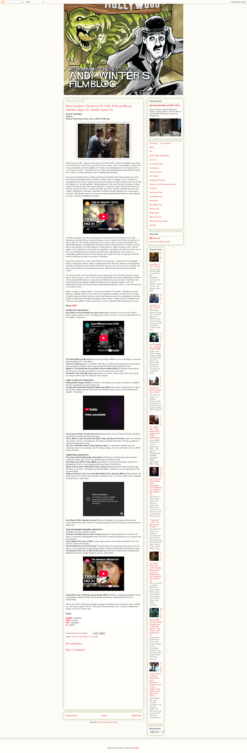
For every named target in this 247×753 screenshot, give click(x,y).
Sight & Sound (155, 217)
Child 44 (75, 637)
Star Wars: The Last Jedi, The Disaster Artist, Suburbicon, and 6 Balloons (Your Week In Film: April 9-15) (155, 481)
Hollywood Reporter (157, 180)
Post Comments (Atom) (109, 722)
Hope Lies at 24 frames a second (163, 184)
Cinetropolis (154, 168)
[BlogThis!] (96, 633)
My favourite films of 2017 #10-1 (164, 105)
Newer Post (71, 716)
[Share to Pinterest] (104, 633)
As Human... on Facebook (160, 143)
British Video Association (159, 156)
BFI (150, 151)
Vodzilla (152, 225)
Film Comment (155, 172)
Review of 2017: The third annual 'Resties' (154, 523)
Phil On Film (154, 209)
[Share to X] (99, 633)
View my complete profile (159, 242)
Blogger (136, 748)
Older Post (136, 716)
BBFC (151, 147)
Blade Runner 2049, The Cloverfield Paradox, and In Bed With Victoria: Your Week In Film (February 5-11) (155, 622)
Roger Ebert (154, 213)
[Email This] (94, 633)
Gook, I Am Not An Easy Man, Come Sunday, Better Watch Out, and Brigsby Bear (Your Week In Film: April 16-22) (155, 567)
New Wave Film (155, 205)
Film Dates (153, 176)
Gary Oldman (84, 637)
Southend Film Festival (158, 221)
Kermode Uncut (155, 192)
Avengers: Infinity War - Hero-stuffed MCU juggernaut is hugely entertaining (155, 427)
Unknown (156, 238)
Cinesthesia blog (156, 164)
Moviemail (153, 201)
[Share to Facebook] (101, 633)
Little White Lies (155, 196)
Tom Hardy (94, 637)
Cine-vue (153, 160)
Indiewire (153, 188)
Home (104, 716)
